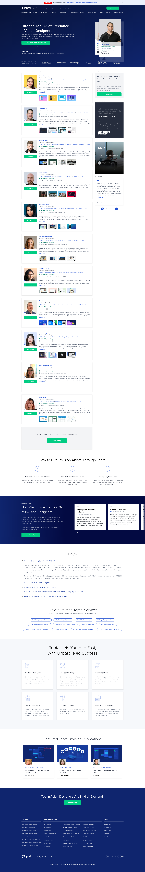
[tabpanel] (109, 192)
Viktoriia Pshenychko (45, 365)
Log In (122, 8)
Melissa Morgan (107, 45)
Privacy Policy (74, 864)
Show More (42, 92)
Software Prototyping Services (39, 625)
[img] (109, 47)
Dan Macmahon (43, 301)
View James (30, 156)
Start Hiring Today (31, 535)
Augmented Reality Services (84, 629)
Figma (45, 80)
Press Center (108, 830)
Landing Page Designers (70, 843)
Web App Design (60, 144)
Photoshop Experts (88, 827)
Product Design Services (63, 620)
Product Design (54, 305)
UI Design (53, 144)
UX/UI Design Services (83, 620)
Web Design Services (88, 625)
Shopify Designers (88, 840)
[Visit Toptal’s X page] (112, 856)
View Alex (30, 124)
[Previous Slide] (102, 209)
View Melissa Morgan (112, 30)
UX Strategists (47, 843)
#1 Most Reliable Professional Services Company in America (82, 2)
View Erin (30, 253)
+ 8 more (81, 176)
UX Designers (44, 12)
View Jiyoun (30, 92)
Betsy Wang (42, 397)
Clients (60, 8)
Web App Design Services (105, 620)
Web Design (66, 112)
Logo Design (47, 144)
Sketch (70, 176)
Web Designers (47, 830)
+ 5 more (86, 305)
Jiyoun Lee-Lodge (44, 76)
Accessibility (91, 864)
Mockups (52, 240)
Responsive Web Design (78, 144)
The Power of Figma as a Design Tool (105, 771)
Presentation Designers (89, 830)
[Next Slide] (116, 209)
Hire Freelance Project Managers (30, 839)
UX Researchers (87, 843)
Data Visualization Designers (71, 834)
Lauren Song (43, 333)
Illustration (46, 208)
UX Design (50, 112)
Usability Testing (75, 240)
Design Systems (62, 305)
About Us (69, 8)
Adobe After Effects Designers (77, 12)
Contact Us (107, 827)
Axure (52, 401)
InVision (41, 80)
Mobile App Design (72, 401)
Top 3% (47, 8)
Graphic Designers (48, 837)
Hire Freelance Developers (29, 824)
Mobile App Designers (105, 12)
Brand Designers (48, 840)
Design (27, 767)
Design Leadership (71, 337)
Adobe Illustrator (73, 80)
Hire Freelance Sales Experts (29, 845)
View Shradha (30, 285)
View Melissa (30, 221)
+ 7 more (87, 144)
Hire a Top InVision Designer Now (36, 43)
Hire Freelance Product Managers (31, 842)
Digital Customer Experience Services (37, 629)
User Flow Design (57, 112)
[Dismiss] (122, 2)
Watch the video (107, 163)
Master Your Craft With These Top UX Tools (71, 771)
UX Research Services (107, 625)
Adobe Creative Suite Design (54, 80)
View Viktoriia (30, 381)
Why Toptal (107, 824)
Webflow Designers (88, 846)
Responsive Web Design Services (65, 625)
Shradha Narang (44, 269)
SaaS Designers (63, 12)
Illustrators (66, 840)
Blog (65, 8)
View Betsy (30, 413)
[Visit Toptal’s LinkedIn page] (107, 856)
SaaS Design (58, 240)
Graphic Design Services (62, 629)
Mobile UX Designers (119, 12)
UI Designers (53, 12)
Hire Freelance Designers (28, 827)
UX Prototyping (73, 272)
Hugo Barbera (43, 172)
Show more (100, 197)
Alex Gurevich (43, 108)
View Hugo (30, 188)
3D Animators (47, 846)
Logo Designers (67, 846)
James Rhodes (43, 140)
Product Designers (92, 12)
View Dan (30, 317)
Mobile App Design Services (40, 620)
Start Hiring (57, 440)
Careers (106, 834)
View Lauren (30, 349)
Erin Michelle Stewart (45, 237)
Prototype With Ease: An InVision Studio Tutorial (37, 771)
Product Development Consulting (109, 629)
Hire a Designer (113, 8)
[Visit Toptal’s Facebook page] (117, 856)
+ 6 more (85, 112)
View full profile (30, 82)
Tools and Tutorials (38, 767)
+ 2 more (86, 80)
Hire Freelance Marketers (28, 830)
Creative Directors (68, 830)
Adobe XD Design (63, 176)
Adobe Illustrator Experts (70, 827)
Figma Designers (33, 12)
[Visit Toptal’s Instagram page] (122, 856)
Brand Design (79, 112)
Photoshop (65, 80)
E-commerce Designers (70, 837)
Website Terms (83, 864)
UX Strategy (81, 80)
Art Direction (69, 144)
